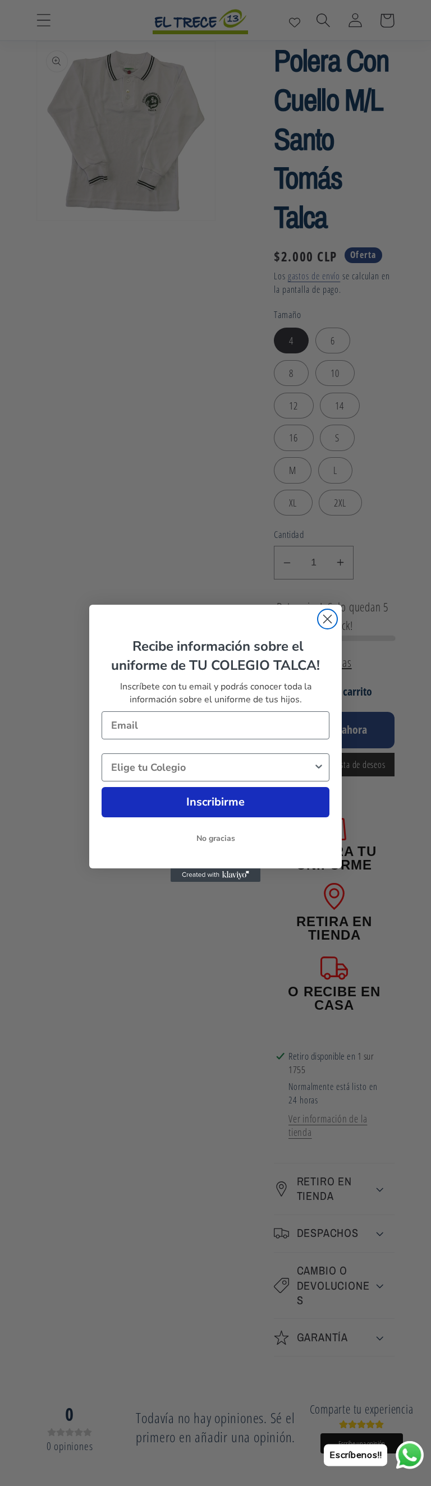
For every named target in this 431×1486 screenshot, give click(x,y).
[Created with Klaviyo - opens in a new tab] (215, 875)
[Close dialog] (327, 619)
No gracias (215, 838)
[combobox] (212, 767)
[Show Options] (318, 767)
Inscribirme (215, 801)
